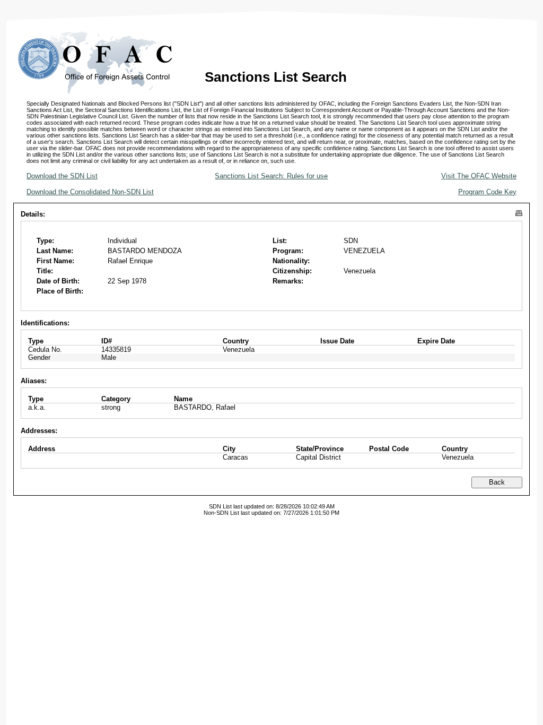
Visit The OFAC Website (478, 176)
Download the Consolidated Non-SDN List (90, 192)
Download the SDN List (62, 176)
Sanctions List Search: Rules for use (271, 176)
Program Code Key (487, 192)
